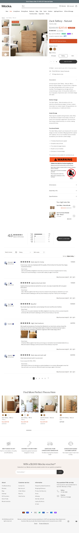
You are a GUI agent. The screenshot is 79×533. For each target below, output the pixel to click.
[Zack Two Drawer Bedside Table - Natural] (52, 215)
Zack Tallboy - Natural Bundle (63, 205)
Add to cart (68, 61)
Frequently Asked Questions (42, 486)
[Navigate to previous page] (31, 378)
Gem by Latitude (39, 499)
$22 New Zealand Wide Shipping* (39, 1)
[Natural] (3, 415)
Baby (37, 11)
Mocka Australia (6, 501)
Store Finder (5, 499)
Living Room (16, 11)
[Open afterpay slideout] (63, 34)
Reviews (4, 488)
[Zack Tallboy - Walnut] (10, 404)
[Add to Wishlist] (17, 397)
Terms (36, 493)
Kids (41, 11)
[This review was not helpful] (73, 277)
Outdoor (50, 11)
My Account (22, 488)
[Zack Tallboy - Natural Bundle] (52, 207)
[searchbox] (9, 252)
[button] (44, 36)
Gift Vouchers (5, 496)
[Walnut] (50, 49)
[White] (58, 49)
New (7, 11)
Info (62, 74)
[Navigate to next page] (48, 378)
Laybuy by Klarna (39, 501)
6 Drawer (53, 56)
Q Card (37, 504)
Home (3, 17)
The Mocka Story (6, 486)
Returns (21, 493)
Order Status (22, 491)
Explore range (52, 23)
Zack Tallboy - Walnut (7, 417)
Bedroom (31, 11)
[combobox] (25, 252)
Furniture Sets (33, 13)
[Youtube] (76, 521)
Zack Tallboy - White (26, 417)
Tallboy (63, 56)
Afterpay (37, 496)
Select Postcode (65, 71)
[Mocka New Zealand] (7, 6)
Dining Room (24, 11)
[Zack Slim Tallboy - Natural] (68, 404)
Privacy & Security (44, 523)
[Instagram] (68, 521)
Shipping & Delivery (40, 488)
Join (60, 472)
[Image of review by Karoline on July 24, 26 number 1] (24, 334)
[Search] (23, 6)
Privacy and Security (40, 491)
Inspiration (41, 13)
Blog (3, 491)
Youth (45, 11)
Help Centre (22, 496)
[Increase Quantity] (56, 61)
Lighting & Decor (58, 11)
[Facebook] (72, 521)
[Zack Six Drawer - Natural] (49, 404)
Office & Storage (68, 11)
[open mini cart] (76, 6)
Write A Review (64, 238)
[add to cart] (74, 206)
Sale (11, 11)
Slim (73, 56)
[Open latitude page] (65, 36)
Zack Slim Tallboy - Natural (67, 417)
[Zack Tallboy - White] (30, 404)
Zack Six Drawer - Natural (47, 417)
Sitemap (4, 493)
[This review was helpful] (70, 277)
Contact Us (21, 486)
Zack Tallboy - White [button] (32, 361)
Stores (47, 13)
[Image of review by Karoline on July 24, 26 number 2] (33, 334)
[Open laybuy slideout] (69, 34)
